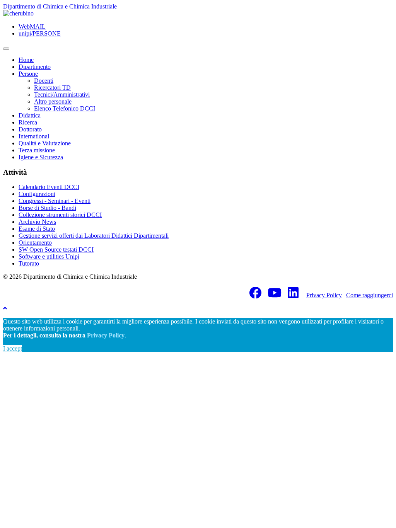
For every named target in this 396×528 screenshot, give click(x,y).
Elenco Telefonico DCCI (64, 108)
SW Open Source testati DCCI (56, 249)
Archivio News (37, 221)
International (34, 136)
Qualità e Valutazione (45, 143)
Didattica (30, 115)
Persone (28, 73)
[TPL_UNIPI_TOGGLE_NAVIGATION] (6, 49)
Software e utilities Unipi (49, 256)
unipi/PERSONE (40, 33)
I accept (12, 348)
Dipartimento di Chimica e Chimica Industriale (60, 6)
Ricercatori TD (52, 87)
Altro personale (53, 101)
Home (26, 59)
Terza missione (37, 150)
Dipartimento (35, 66)
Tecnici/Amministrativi (62, 94)
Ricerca (28, 122)
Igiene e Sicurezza (41, 157)
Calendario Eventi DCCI (49, 187)
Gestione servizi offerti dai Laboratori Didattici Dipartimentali (94, 235)
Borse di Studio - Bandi (47, 207)
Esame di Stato (37, 228)
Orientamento (35, 242)
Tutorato (29, 263)
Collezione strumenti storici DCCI (60, 214)
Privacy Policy (324, 295)
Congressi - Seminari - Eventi (54, 201)
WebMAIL (32, 26)
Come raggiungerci (369, 295)
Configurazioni (37, 194)
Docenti (43, 80)
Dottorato (30, 129)
